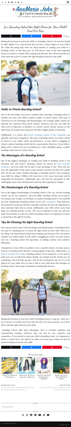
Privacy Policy (65, 425)
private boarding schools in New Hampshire (47, 135)
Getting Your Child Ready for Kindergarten (10, 376)
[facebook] (31, 415)
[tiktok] (44, 415)
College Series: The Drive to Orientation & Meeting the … (26, 377)
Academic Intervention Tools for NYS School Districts (61, 377)
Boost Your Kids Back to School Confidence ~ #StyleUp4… (44, 377)
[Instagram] (5, 2)
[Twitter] (2, 2)
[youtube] (39, 415)
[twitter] (23, 415)
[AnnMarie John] (35, 9)
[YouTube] (12, 2)
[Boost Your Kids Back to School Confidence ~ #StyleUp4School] (44, 365)
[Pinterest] (8, 2)
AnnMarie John (11, 423)
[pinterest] (35, 415)
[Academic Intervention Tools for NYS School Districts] (61, 365)
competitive (51, 202)
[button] (68, 2)
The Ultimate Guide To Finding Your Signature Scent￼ (55, 387)
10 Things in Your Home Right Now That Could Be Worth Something (17, 387)
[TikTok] (15, 2)
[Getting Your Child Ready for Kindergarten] (9, 365)
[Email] (48, 415)
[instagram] (27, 415)
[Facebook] (18, 2)
